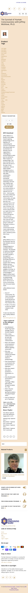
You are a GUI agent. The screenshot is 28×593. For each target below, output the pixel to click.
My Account (4, 533)
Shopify (18, 586)
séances (3, 106)
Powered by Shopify (14, 589)
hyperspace (4, 70)
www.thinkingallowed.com (9, 317)
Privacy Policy (4, 525)
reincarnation (4, 97)
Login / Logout (4, 538)
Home (2, 532)
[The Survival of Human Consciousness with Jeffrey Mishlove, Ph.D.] (4, 34)
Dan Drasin (3, 53)
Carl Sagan (3, 48)
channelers (3, 50)
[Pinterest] (19, 8)
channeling (3, 51)
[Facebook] (14, 8)
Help (2, 535)
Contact (3, 537)
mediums (3, 90)
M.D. (2, 87)
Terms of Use (12, 525)
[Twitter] (9, 8)
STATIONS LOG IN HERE (21, 2)
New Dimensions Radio (10, 586)
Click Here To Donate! (6, 562)
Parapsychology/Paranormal (8, 92)
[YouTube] (24, 8)
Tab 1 (3, 444)
